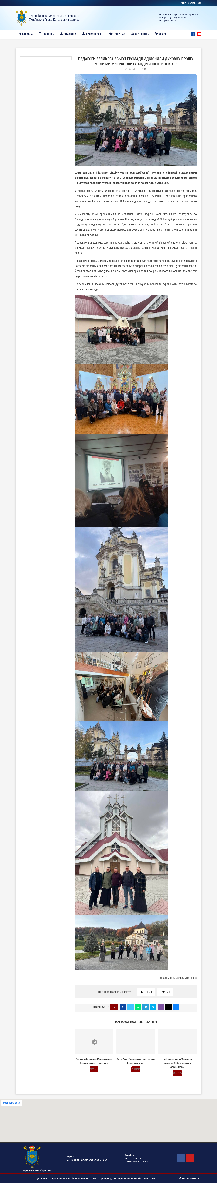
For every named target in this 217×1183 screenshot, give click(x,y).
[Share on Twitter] (130, 1007)
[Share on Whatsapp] (138, 1007)
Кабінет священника (188, 1178)
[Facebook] (193, 34)
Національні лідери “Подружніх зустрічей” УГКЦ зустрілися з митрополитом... (177, 1063)
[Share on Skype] (153, 1007)
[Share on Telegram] (145, 1007)
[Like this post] (115, 1007)
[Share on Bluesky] (176, 1007)
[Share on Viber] (161, 1007)
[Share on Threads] (168, 1007)
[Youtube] (199, 34)
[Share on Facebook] (123, 1007)
